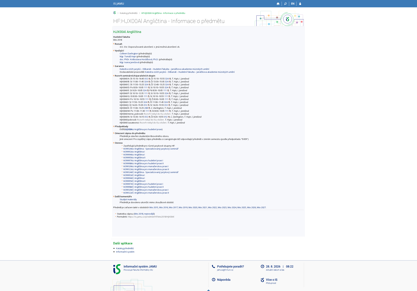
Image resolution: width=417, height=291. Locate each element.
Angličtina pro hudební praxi (143, 129)
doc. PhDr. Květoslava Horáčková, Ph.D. (139, 59)
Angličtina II (134, 157)
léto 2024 (232, 207)
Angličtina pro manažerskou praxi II (146, 169)
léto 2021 (202, 207)
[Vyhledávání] (285, 4)
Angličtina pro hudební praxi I (143, 160)
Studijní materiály (128, 199)
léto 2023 (222, 207)
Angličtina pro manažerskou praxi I (145, 166)
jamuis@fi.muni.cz (225, 270)
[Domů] (278, 4)
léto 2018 (138, 213)
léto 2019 (183, 207)
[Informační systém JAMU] (114, 12)
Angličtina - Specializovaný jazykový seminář (150, 148)
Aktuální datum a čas (275, 270)
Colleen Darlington (129, 53)
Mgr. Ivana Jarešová (129, 62)
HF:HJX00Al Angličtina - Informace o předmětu (163, 13)
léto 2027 (261, 207)
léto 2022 (212, 207)
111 (145, 87)
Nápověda (223, 279)
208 (146, 107)
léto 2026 (251, 207)
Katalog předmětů (128, 13)
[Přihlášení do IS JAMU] (300, 4)
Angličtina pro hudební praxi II (143, 163)
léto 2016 (163, 207)
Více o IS (271, 279)
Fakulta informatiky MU (143, 270)
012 (146, 78)
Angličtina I (134, 151)
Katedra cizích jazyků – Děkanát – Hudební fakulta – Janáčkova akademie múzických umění (164, 68)
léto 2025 (241, 207)
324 (167, 78)
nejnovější (149, 213)
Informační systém (125, 251)
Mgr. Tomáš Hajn (128, 56)
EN (293, 3)
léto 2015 (153, 207)
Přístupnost (271, 283)
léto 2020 (192, 207)
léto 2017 (173, 207)
